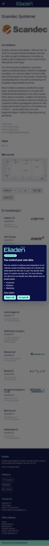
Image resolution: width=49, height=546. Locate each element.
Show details (9, 293)
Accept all (23, 297)
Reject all (10, 297)
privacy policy (9, 279)
